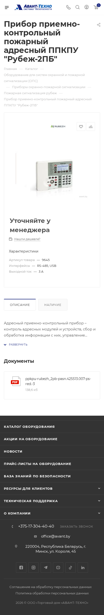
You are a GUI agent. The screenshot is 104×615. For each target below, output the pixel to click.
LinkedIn (83, 567)
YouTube (58, 567)
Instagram (33, 567)
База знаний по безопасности (37, 476)
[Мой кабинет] (86, 7)
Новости (13, 451)
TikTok (70, 567)
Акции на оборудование (31, 439)
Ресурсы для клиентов (28, 488)
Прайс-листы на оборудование (37, 464)
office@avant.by (55, 536)
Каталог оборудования (29, 427)
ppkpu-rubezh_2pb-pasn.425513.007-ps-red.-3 (58, 381)
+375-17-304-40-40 (36, 526)
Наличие (52, 305)
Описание (20, 305)
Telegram (46, 567)
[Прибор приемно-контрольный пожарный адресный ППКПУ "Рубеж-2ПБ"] (52, 175)
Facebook (21, 567)
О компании (17, 513)
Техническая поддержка (31, 501)
